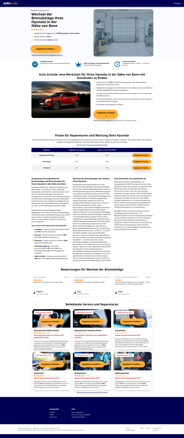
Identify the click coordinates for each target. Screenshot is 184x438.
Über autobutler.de (78, 412)
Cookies (148, 428)
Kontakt (52, 412)
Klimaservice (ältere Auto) (46, 330)
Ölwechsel (39, 373)
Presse (52, 415)
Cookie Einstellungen (130, 429)
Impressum (53, 417)
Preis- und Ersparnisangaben (81, 415)
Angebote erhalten (141, 155)
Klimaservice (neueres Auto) (87, 330)
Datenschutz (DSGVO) (157, 429)
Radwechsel (80, 373)
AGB (142, 428)
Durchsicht (120, 330)
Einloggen (177, 3)
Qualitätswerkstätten (78, 417)
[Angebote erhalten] (106, 116)
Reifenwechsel (122, 373)
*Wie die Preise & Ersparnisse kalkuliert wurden (46, 55)
